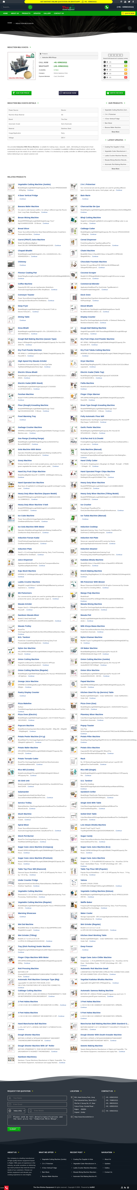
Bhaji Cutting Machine (91, 217)
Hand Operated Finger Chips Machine (98, 471)
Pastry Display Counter (28, 692)
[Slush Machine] (11, 816)
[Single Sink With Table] (73, 805)
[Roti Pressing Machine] (11, 971)
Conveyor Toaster (26, 295)
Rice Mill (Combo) (26, 770)
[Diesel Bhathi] (73, 308)
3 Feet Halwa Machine (91, 1002)
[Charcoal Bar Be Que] (73, 209)
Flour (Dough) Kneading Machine (33, 405)
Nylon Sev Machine (27, 648)
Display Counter (88, 317)
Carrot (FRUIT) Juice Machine (31, 240)
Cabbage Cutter (88, 228)
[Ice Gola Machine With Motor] (11, 529)
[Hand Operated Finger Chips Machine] (73, 474)
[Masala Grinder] (11, 606)
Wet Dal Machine (25, 924)
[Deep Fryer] (11, 308)
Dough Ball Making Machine (93, 328)
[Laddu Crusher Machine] (11, 584)
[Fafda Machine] (73, 386)
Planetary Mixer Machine (92, 714)
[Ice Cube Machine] (11, 518)
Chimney (22, 262)
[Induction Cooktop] (73, 529)
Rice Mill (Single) (88, 770)
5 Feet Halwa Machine (91, 1013)
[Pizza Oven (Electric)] (11, 717)
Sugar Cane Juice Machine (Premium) (35, 858)
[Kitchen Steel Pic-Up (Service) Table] (73, 695)
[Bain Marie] (73, 198)
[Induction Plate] (11, 551)
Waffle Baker (86, 902)
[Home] (4, 1)
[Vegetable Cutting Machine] (11, 894)
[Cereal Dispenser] (73, 242)
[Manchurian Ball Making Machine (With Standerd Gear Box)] (73, 1026)
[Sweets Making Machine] (73, 1048)
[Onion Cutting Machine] (11, 662)
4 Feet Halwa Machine (28, 1013)
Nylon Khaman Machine (91, 637)
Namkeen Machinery (27, 1057)
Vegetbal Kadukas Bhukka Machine (97, 979)
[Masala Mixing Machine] (73, 606)
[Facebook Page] (133, 1)
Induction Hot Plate (89, 538)
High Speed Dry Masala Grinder (32, 361)
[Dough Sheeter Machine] (11, 1037)
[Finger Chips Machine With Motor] (11, 960)
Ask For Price (22, 93)
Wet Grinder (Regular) (91, 924)
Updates (37, 13)
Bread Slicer (23, 228)
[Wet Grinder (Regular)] (73, 927)
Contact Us (59, 13)
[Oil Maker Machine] (73, 651)
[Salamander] (11, 794)
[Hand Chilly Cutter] (73, 463)
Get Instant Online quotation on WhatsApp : (68, 2)
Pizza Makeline (24, 703)
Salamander (23, 792)
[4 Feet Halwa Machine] (11, 1015)
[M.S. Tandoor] (11, 640)
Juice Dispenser (25, 560)
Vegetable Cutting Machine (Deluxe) (97, 891)
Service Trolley (25, 803)
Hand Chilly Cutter (89, 460)
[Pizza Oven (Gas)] (73, 706)
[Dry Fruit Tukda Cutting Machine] (73, 352)
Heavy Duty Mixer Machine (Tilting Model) (100, 494)
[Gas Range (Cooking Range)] (11, 441)
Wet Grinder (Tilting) (27, 935)
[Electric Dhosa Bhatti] (11, 375)
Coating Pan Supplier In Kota (114, 147)
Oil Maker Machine (89, 648)
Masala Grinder (25, 604)
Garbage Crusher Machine (30, 427)
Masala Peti (86, 615)
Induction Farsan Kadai (28, 538)
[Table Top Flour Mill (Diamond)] (11, 871)
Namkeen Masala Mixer (28, 615)
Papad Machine (88, 681)
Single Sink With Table (91, 803)
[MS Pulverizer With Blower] (73, 584)
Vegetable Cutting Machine (30, 891)
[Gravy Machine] (11, 463)
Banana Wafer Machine (113, 127)
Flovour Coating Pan (27, 273)
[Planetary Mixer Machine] (73, 717)
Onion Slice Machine (90, 670)
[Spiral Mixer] (11, 827)
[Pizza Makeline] (11, 706)
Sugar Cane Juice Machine (93, 858)
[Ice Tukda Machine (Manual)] (73, 518)
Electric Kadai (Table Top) (92, 372)
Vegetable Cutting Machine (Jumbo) (117, 110)
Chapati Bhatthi (25, 251)
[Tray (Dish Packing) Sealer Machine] (11, 949)
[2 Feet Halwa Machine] (11, 1004)
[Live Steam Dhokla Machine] (73, 827)
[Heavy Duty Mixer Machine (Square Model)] (11, 496)
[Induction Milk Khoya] (21, 66)
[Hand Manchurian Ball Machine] (11, 1026)
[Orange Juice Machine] (11, 684)
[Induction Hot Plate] (73, 540)
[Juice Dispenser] (11, 562)
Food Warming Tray (27, 416)
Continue (30, 190)
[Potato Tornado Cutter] (11, 761)
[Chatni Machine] (73, 253)
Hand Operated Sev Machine (31, 483)
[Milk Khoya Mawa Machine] (73, 629)
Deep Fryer (23, 306)
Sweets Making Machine (92, 1046)
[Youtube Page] (125, 1)
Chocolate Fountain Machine (94, 262)
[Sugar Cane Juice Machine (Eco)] (73, 849)
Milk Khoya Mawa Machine (93, 626)
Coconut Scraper (88, 273)
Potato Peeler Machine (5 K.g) (31, 736)
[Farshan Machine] (11, 397)
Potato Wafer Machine (28, 748)
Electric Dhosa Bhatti (27, 372)
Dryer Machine (87, 361)
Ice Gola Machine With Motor (31, 527)
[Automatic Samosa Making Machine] (73, 993)
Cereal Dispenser (88, 240)
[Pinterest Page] (121, 1)
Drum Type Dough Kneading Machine (98, 405)
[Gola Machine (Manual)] (73, 452)
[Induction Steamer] (73, 551)
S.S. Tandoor (86, 781)
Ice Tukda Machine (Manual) (93, 516)
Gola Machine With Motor (29, 449)
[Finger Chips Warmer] (73, 397)
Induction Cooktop (89, 527)
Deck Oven (86, 295)
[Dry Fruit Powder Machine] (11, 352)
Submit (13, 1129)
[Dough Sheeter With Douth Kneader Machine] (73, 1037)
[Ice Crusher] (73, 507)
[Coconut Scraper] (73, 275)
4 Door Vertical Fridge (112, 119)
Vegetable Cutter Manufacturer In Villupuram (117, 151)
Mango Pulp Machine (90, 593)
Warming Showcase (27, 913)
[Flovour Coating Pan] (11, 275)
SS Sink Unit (23, 781)
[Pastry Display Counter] (11, 695)
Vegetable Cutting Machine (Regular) (34, 902)
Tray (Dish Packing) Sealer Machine (34, 946)
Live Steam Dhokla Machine (93, 825)
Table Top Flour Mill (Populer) (94, 869)
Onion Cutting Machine (28, 659)
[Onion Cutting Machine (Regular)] (11, 673)
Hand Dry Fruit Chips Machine (31, 471)
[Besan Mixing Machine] (11, 220)
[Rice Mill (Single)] (73, 772)
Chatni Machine (88, 251)
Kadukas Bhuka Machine (92, 560)
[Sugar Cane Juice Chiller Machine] (73, 960)
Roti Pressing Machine (28, 968)
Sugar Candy (86, 836)
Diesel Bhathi (87, 306)
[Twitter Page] (129, 1)
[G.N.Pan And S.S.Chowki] (73, 441)
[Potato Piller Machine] (73, 739)
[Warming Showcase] (11, 916)
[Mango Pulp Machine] (73, 595)
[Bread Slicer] (11, 231)
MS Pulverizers (25, 593)
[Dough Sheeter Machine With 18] (11, 1048)
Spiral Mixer (23, 825)
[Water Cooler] (73, 916)
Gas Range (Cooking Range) (31, 438)
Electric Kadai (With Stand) (30, 383)
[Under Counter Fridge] (11, 883)
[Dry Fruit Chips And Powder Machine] (73, 341)
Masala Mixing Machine (91, 604)
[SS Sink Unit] (11, 783)
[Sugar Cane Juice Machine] (73, 860)
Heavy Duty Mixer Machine (93, 483)
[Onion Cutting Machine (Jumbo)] (73, 662)
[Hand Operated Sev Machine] (11, 485)
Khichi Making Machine (91, 571)
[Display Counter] (73, 319)
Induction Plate (25, 549)
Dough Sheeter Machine (29, 1035)
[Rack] (73, 761)
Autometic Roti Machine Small (94, 968)
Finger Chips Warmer (90, 394)
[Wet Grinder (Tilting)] (11, 938)
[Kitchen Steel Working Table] (73, 938)
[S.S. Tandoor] (73, 783)
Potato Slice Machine (90, 748)
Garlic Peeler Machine (91, 427)
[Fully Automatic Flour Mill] (73, 419)
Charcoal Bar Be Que (90, 206)
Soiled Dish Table (89, 814)
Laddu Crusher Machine (29, 582)
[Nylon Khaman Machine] (73, 640)
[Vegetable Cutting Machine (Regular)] (11, 905)
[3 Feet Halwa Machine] (73, 1004)
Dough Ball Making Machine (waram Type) (37, 339)
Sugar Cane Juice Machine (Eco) (95, 847)
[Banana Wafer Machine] (11, 209)
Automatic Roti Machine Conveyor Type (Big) (38, 979)
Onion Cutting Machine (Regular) (33, 670)
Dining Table (23, 317)
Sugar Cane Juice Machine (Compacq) (35, 847)
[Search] (30, 7)
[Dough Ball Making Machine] (73, 330)
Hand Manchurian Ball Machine (32, 1024)
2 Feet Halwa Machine (28, 1002)
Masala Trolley (24, 626)
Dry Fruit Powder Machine (30, 350)
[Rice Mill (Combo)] (11, 772)
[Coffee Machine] (11, 286)
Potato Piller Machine (90, 736)
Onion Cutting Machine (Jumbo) (95, 659)
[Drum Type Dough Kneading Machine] (73, 408)
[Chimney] (11, 264)
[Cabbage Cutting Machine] (11, 993)
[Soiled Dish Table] (73, 816)
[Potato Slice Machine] (73, 750)
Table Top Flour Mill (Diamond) (32, 869)
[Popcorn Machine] (11, 728)
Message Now (69, 93)
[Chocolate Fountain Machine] (73, 264)
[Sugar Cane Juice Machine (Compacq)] (11, 849)
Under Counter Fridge (28, 880)
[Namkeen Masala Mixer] (11, 618)
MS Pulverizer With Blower (93, 582)
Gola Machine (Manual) (91, 449)
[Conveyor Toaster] (11, 297)
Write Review (116, 93)
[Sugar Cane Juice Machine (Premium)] (11, 860)
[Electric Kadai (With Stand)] (11, 386)
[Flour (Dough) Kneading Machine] (11, 408)
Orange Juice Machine (28, 681)
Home (5, 13)
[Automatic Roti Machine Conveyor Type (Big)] (11, 982)
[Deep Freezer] (73, 949)
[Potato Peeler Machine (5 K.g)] (11, 739)
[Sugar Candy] (73, 838)
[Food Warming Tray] (11, 419)
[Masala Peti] (73, 618)
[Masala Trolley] (11, 629)
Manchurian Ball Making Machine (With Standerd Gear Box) (108, 1024)
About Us (15, 13)
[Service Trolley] (11, 805)
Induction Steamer (89, 549)
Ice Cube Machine (26, 516)
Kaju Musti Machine (27, 571)
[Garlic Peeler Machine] (73, 430)
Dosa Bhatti (23, 328)
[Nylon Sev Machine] (11, 651)
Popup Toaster (87, 725)
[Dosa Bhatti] (11, 330)
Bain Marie (108, 123)
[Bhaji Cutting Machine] (73, 220)
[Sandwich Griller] (73, 794)
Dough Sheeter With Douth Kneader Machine (101, 1035)
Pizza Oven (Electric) (27, 714)
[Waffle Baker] (73, 905)
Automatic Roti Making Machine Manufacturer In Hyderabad (117, 164)
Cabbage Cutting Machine (30, 991)
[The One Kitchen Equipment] (68, 7)
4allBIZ (92, 1187)
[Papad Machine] (73, 684)
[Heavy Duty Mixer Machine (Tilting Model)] (73, 496)
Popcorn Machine (26, 725)
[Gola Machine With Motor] (11, 452)
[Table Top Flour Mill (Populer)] (73, 871)
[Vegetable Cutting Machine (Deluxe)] (73, 894)
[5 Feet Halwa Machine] (73, 1015)
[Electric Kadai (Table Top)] (73, 375)
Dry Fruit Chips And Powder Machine (97, 339)
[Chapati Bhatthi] (11, 253)
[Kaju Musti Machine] (11, 573)
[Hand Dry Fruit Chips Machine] (11, 474)
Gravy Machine (25, 460)
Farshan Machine (26, 394)
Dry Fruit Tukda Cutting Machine (95, 350)
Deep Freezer (87, 946)
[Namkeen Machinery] (11, 1059)
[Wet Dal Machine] (11, 927)
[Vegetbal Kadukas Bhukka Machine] (73, 982)
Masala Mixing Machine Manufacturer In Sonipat (117, 160)
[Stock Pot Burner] (11, 838)
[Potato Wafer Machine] (11, 750)
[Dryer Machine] (73, 363)
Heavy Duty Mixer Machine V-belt (33, 505)
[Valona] (73, 883)
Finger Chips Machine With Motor (33, 957)
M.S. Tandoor (24, 637)
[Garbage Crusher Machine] (11, 430)
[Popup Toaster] (73, 728)
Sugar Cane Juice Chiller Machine (96, 957)
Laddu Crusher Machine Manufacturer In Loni (117, 155)
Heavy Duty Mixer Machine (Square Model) (37, 494)
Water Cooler (86, 913)
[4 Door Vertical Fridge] (11, 198)
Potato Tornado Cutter (28, 759)
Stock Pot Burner (26, 836)
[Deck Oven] (73, 297)
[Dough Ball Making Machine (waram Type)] (11, 341)
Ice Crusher (86, 505)
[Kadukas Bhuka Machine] (73, 562)
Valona (84, 880)
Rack (83, 759)
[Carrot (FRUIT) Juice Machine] (11, 242)
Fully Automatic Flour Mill (92, 416)
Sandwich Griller (88, 792)
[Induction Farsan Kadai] (11, 540)
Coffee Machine (25, 284)
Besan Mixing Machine (28, 217)
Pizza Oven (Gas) (88, 703)
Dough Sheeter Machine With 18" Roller (36, 1046)
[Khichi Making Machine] (73, 573)
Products (26, 13)
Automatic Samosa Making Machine (97, 991)
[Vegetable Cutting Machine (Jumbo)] (11, 187)
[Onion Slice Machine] (73, 673)
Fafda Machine (87, 383)
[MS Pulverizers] (11, 595)
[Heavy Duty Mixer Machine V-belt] (11, 507)
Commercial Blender (90, 284)
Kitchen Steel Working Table (93, 935)
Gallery (47, 13)
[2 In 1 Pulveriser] (73, 187)
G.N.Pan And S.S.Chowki (92, 438)
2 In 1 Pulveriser (110, 114)
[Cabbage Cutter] (73, 231)
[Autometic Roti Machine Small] (73, 971)
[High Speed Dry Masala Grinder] (11, 363)
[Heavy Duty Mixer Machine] (73, 485)
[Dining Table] (11, 319)
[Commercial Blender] (73, 286)
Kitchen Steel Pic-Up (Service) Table (97, 692)
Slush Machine (24, 814)
